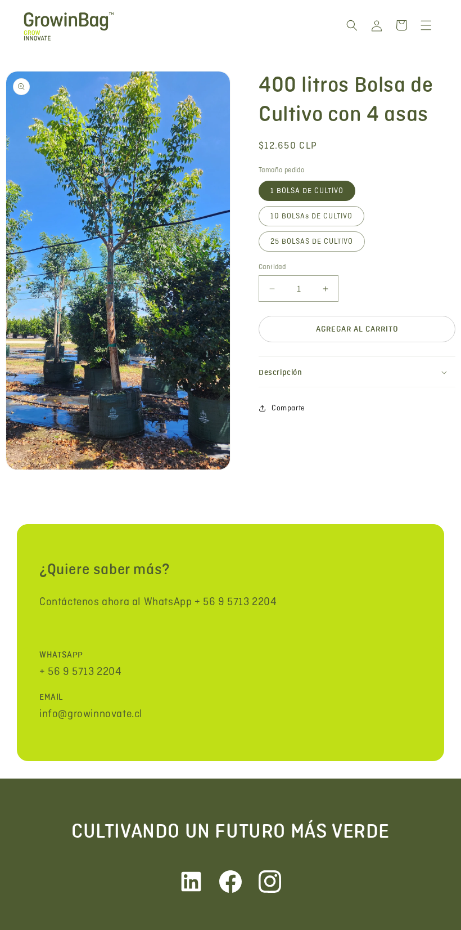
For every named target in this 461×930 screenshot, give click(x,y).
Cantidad (272, 266)
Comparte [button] (288, 408)
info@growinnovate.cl (91, 713)
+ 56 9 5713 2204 (80, 671)
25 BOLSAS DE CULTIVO (311, 241)
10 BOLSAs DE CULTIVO (311, 216)
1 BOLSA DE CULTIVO (307, 190)
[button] (352, 25)
